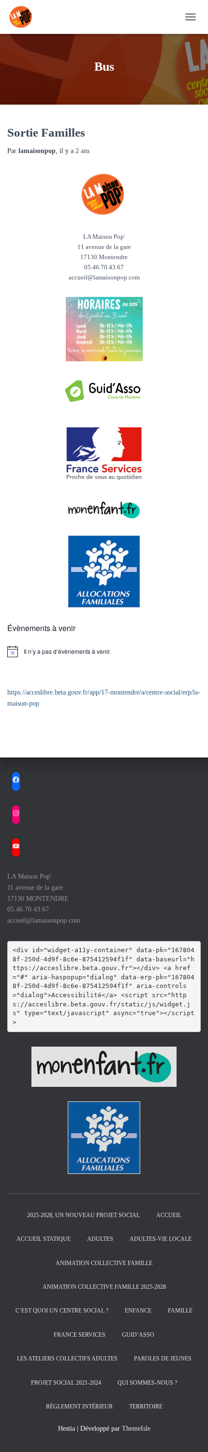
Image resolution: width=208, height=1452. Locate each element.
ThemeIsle (136, 1428)
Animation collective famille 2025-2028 (104, 1286)
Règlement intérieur (79, 1406)
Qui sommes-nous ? (147, 1382)
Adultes (100, 1239)
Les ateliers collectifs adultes (67, 1358)
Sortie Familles (46, 132)
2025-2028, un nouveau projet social (83, 1215)
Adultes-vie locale (161, 1239)
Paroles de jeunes (163, 1358)
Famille (180, 1310)
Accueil (168, 1215)
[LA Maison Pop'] (25, 17)
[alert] (104, 651)
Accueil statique (43, 1239)
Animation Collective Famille (104, 1263)
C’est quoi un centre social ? (61, 1310)
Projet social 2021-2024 (66, 1382)
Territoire (146, 1406)
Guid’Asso (138, 1334)
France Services (79, 1334)
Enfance (138, 1310)
